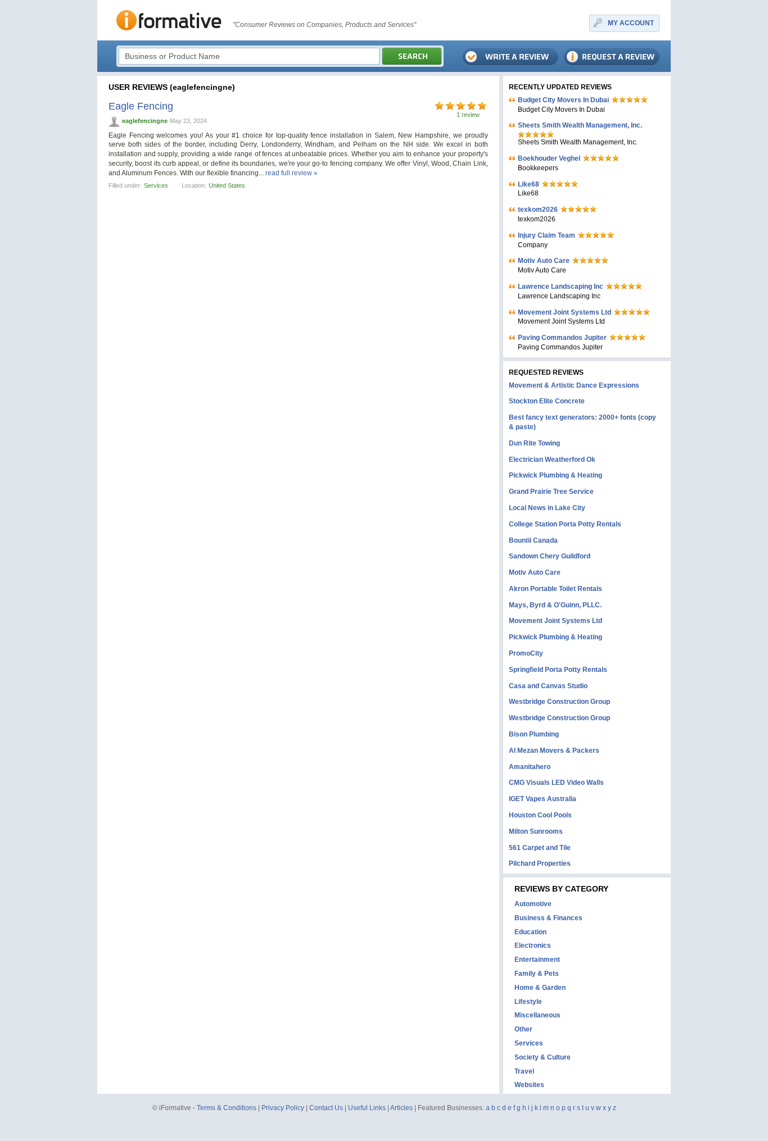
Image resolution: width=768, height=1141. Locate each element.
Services (156, 185)
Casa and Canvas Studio (548, 686)
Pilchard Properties (540, 863)
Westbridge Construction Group (559, 702)
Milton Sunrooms (536, 831)
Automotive (533, 904)
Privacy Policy (282, 1108)
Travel (524, 1071)
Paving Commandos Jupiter (562, 338)
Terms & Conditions (226, 1108)
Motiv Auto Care (544, 261)
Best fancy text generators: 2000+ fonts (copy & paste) (582, 422)
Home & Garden (540, 988)
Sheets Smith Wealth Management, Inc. (580, 125)
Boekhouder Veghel (549, 158)
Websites (529, 1085)
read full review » (291, 173)
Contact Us (326, 1108)
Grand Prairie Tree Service (551, 492)
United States (227, 185)
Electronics (532, 945)
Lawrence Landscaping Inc (560, 286)
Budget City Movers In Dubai (563, 100)
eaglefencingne (145, 120)
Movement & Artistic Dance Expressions (574, 385)
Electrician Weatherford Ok (552, 459)
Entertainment (537, 959)
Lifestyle (528, 1002)
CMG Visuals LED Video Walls (556, 783)
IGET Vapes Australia (542, 799)
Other (523, 1029)
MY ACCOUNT (631, 23)
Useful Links (367, 1108)
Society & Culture (542, 1057)
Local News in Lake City (547, 508)
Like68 (528, 184)
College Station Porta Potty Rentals (565, 524)
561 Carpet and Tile (540, 848)
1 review (468, 114)
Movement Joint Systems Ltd (564, 312)
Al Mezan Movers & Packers (554, 750)
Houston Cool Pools (540, 815)
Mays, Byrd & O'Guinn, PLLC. (555, 605)
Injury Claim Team (546, 235)
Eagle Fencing (141, 106)
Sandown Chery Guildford (549, 556)
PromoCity (526, 653)
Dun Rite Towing (534, 443)
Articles (401, 1108)
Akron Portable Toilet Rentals (555, 589)
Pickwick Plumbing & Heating (555, 475)
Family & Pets (536, 974)
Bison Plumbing (534, 734)
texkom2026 (538, 209)
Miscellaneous (537, 1015)
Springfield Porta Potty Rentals (558, 670)
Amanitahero (529, 767)
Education (530, 932)
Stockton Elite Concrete (547, 401)
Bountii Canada (533, 540)
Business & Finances (548, 918)
